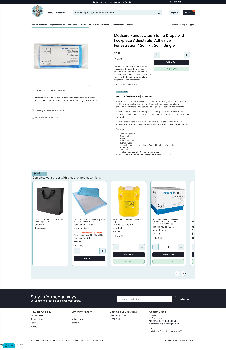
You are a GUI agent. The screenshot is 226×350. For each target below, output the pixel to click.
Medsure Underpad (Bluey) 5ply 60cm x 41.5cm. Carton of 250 (89, 220)
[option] (50, 223)
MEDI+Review (116, 319)
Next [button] (183, 273)
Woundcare (105, 25)
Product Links (76, 319)
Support (191, 25)
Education (174, 25)
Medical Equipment (39, 25)
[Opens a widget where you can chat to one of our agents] (8, 346)
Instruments (73, 25)
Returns (34, 323)
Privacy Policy (186, 340)
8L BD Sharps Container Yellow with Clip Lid (128, 220)
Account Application (119, 315)
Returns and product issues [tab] (47, 117)
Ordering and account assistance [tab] (50, 91)
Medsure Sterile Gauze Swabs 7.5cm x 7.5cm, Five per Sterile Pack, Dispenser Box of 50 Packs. (167, 221)
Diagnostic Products (57, 25)
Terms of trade (37, 319)
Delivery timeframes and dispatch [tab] (50, 110)
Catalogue (183, 25)
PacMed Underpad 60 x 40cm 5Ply (88, 235)
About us (74, 315)
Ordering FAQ (76, 101)
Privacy (34, 326)
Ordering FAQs (37, 315)
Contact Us (75, 323)
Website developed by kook (92, 340)
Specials (129, 25)
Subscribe (184, 299)
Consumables (118, 25)
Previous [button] (177, 273)
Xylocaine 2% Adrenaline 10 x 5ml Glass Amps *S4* (48, 220)
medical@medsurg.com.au (167, 323)
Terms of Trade (171, 340)
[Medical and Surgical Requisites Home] (38, 12)
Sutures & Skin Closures (89, 25)
